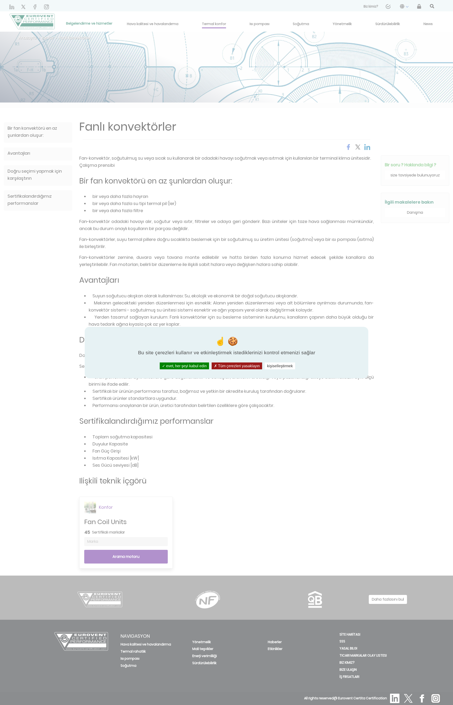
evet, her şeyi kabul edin (186, 366)
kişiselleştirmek (280, 366)
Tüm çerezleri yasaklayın (238, 366)
